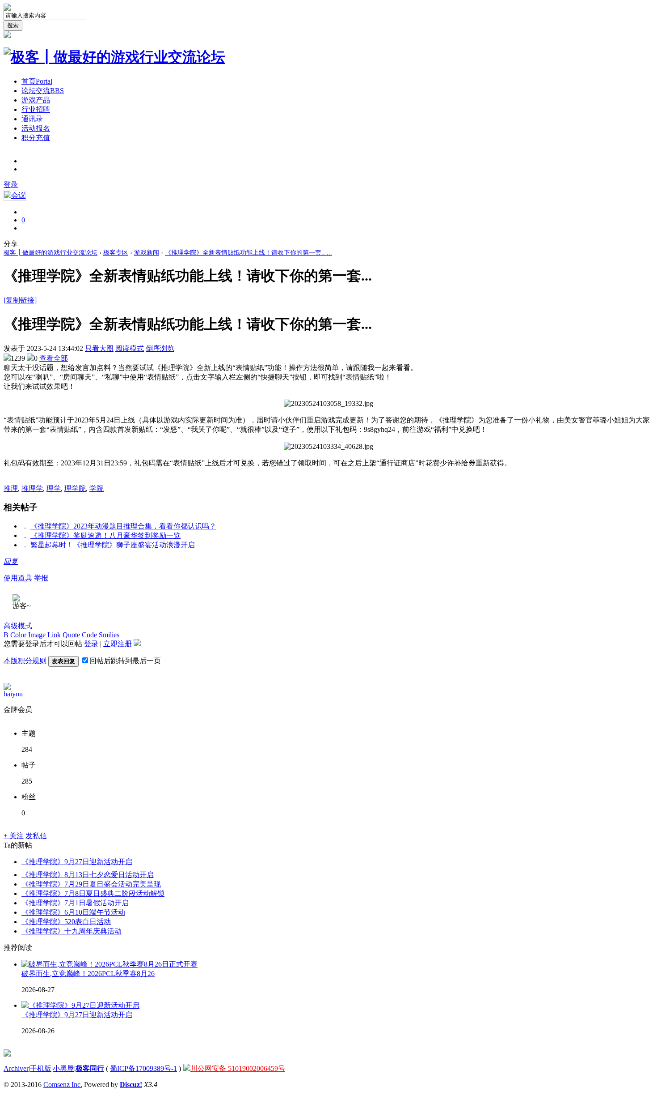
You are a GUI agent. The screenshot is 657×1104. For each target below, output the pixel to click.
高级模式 (18, 626)
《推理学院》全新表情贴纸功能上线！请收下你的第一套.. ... (248, 252)
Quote (71, 635)
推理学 (32, 488)
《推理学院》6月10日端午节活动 (73, 912)
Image (37, 635)
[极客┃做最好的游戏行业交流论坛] (114, 57)
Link (54, 635)
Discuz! (131, 1084)
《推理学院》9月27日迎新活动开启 (76, 861)
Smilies (109, 635)
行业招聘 (35, 109)
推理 (11, 488)
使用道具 (18, 578)
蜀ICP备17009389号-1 (143, 1068)
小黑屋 (63, 1068)
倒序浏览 (160, 348)
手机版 (40, 1068)
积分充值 (35, 137)
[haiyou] (7, 687)
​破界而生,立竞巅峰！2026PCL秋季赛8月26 (88, 973)
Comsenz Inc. (62, 1084)
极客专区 (115, 252)
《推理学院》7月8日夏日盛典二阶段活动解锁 (92, 893)
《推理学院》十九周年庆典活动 (71, 931)
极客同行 (90, 1068)
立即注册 (117, 644)
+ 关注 (14, 836)
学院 (96, 488)
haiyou (13, 694)
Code (89, 635)
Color (18, 635)
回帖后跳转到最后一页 (125, 661)
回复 (11, 561)
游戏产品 (35, 100)
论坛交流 (42, 90)
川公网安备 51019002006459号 (237, 1068)
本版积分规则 (25, 661)
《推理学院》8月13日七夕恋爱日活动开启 (87, 874)
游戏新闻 (146, 252)
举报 (41, 578)
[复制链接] (20, 300)
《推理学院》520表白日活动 (66, 921)
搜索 (13, 25)
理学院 (75, 488)
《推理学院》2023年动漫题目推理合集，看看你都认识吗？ (123, 526)
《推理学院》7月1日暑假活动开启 (75, 903)
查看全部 (53, 358)
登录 (11, 184)
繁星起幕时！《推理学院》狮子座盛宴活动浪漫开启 (112, 545)
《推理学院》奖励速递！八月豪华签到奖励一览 (105, 535)
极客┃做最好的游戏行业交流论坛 (50, 252)
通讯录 (32, 119)
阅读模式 (129, 348)
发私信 (36, 836)
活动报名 (35, 128)
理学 (53, 488)
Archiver (16, 1068)
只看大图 (99, 348)
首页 (36, 81)
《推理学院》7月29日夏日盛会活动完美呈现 (91, 884)
